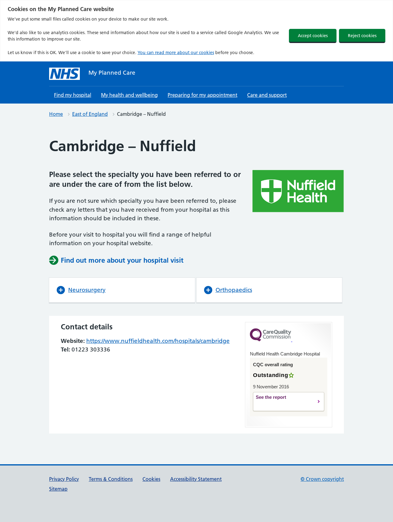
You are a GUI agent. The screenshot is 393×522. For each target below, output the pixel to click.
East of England (90, 114)
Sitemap (58, 489)
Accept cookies (313, 35)
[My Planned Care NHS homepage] (64, 74)
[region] (196, 30)
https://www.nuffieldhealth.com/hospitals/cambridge (158, 340)
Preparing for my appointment (202, 95)
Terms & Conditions (111, 479)
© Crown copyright (322, 479)
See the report (281, 401)
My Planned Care (111, 72)
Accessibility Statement (196, 479)
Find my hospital (72, 95)
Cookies (151, 479)
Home (56, 114)
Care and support (267, 95)
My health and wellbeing (129, 95)
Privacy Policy (64, 479)
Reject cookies (362, 35)
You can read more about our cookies (176, 52)
